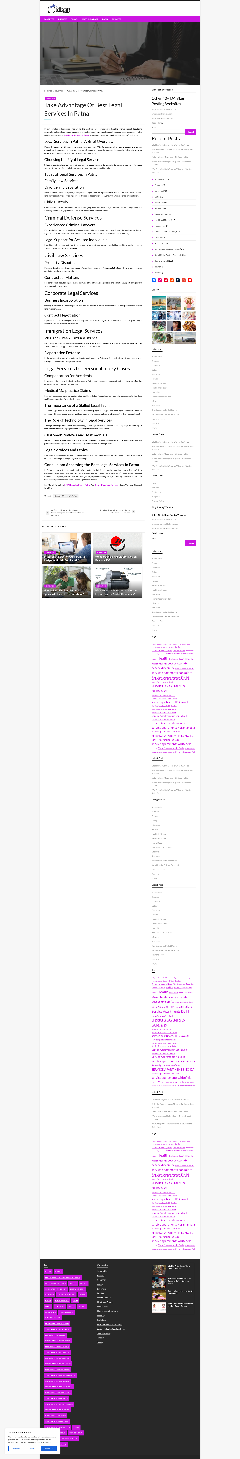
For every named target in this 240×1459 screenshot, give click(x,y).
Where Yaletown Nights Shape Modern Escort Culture (180, 1304)
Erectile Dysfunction (158, 654)
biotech (171, 647)
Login (105, 19)
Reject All (32, 1448)
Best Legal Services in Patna (65, 496)
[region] (32, 1441)
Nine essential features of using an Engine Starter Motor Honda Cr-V (116, 592)
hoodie (181, 659)
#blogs (154, 644)
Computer (49, 19)
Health (162, 658)
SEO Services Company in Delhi (184, 668)
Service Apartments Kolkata (168, 723)
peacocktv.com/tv (163, 668)
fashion (169, 653)
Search (154, 127)
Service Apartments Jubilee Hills (163, 720)
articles (159, 644)
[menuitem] (49, 19)
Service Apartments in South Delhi (170, 715)
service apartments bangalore (172, 672)
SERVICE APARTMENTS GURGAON (168, 688)
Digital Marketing (179, 650)
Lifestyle (158, 237)
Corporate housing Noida (162, 650)
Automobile (159, 179)
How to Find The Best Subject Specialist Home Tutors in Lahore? (64, 592)
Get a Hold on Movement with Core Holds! (170, 157)
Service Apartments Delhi (170, 678)
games (154, 659)
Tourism (158, 267)
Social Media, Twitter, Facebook (168, 255)
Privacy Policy (158, 501)
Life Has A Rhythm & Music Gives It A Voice (170, 145)
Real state (159, 243)
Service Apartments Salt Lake (165, 740)
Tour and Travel (161, 261)
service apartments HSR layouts (170, 702)
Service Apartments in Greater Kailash (164, 709)
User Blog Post (90, 19)
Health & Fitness (161, 214)
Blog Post (156, 496)
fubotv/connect (187, 654)
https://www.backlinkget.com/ (165, 524)
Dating (158, 197)
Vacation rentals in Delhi (171, 748)
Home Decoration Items (165, 232)
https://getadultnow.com (162, 118)
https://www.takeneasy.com (164, 519)
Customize (16, 1448)
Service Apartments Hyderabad (164, 706)
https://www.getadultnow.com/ (165, 528)
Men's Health (159, 663)
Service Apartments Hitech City (163, 695)
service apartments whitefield (172, 744)
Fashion (158, 208)
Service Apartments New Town (166, 731)
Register (116, 19)
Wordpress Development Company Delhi (164, 752)
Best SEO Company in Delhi (160, 647)
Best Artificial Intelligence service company (176, 644)
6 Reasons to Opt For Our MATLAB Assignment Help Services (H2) (64, 558)
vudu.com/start (190, 748)
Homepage (48, 91)
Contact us (156, 492)
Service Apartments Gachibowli (162, 682)
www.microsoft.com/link (186, 752)
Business (62, 19)
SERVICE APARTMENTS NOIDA (173, 735)
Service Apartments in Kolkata (164, 712)
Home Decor (160, 226)
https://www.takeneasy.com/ (164, 109)
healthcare (173, 659)
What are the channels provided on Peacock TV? (116, 558)
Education (59, 91)
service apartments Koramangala (173, 727)
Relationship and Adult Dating (167, 249)
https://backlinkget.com (162, 114)
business (178, 647)
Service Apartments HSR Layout (164, 699)
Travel (74, 19)
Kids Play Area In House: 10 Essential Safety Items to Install (179, 1280)
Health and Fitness (162, 220)
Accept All (49, 1448)
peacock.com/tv (178, 663)
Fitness (177, 653)
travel (154, 748)
